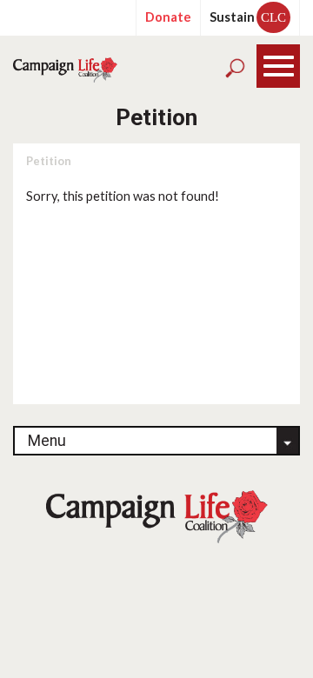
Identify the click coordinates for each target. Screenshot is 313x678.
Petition (48, 161)
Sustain (248, 17)
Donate (168, 17)
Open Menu (278, 66)
